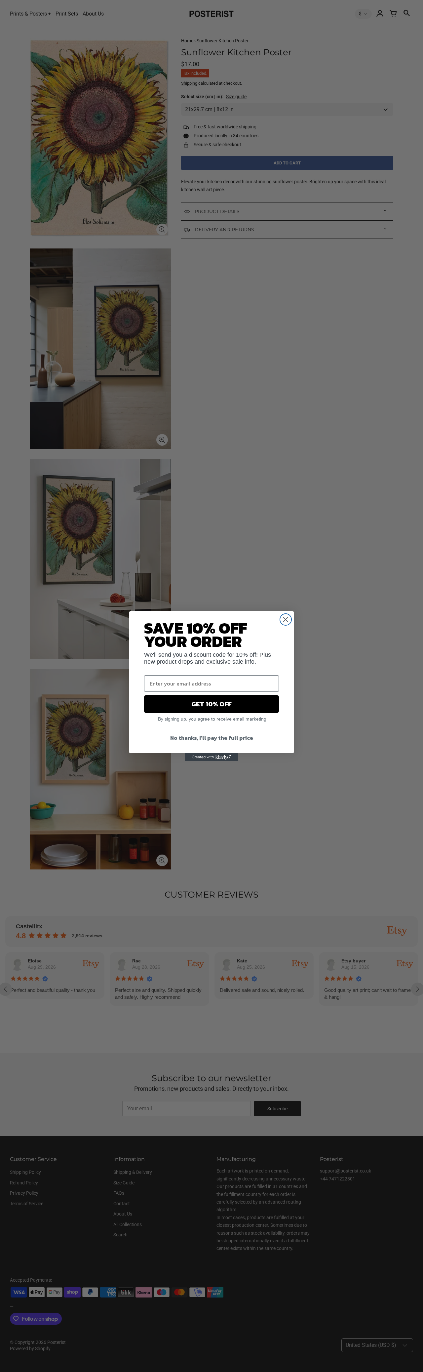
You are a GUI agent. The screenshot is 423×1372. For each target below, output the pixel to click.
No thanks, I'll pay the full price (211, 738)
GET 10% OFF (211, 704)
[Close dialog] (285, 619)
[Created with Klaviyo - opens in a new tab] (211, 757)
